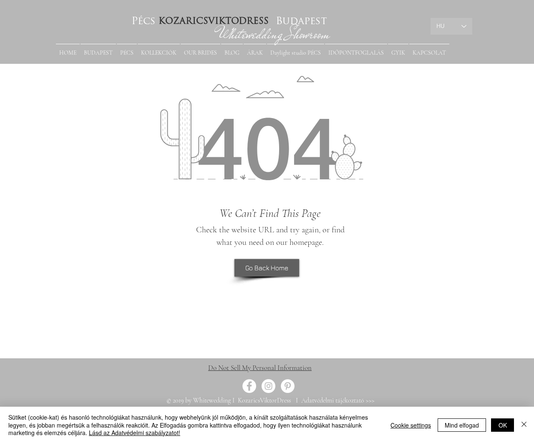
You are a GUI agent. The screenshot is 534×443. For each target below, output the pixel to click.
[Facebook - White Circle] (249, 386)
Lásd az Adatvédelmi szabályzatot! (134, 432)
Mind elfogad (462, 425)
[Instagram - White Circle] (268, 386)
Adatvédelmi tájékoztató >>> (337, 400)
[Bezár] (524, 424)
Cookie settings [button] (410, 425)
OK (503, 425)
